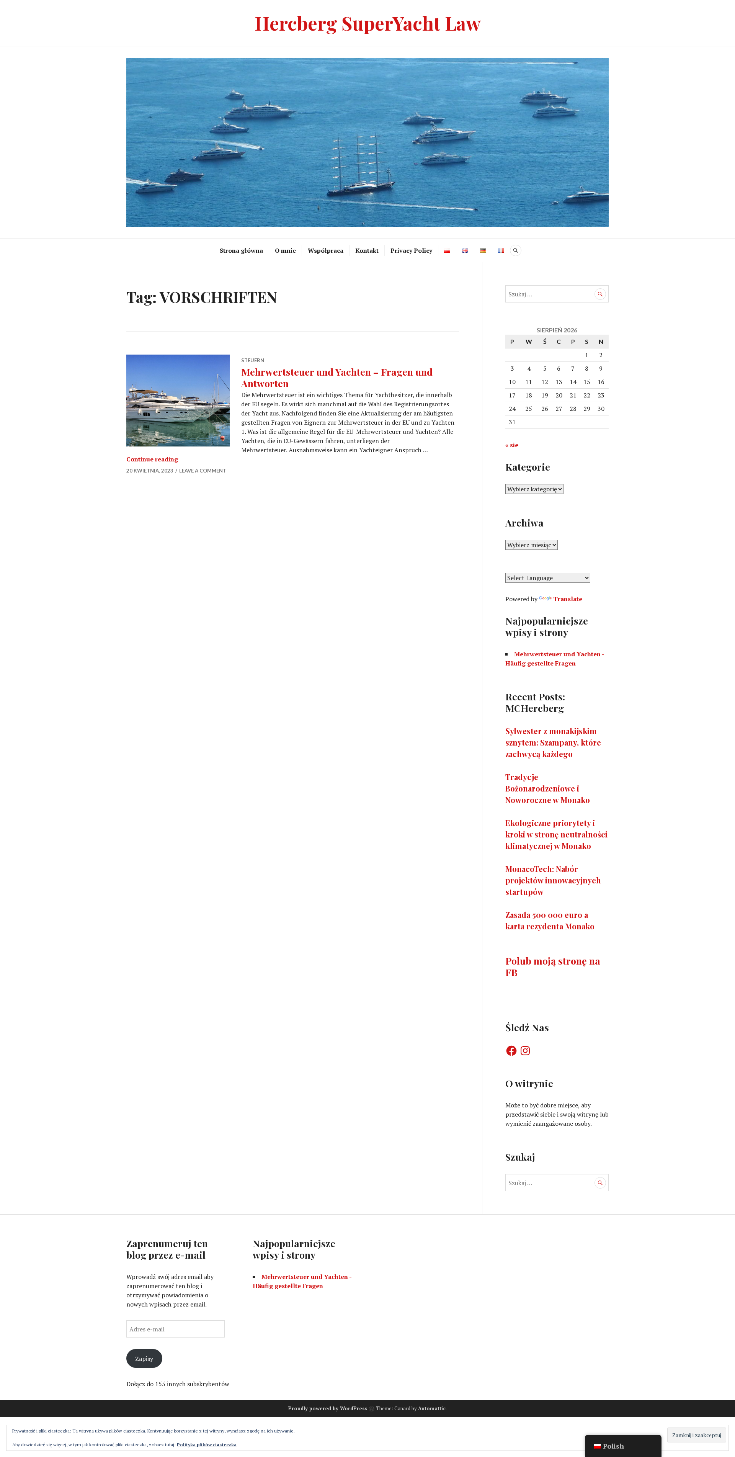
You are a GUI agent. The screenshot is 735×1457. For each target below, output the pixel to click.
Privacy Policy (411, 250)
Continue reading (152, 459)
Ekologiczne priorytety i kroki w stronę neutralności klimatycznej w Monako (556, 834)
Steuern (252, 360)
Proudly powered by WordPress (328, 1408)
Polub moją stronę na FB (552, 966)
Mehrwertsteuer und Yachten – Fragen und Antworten (337, 377)
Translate (567, 599)
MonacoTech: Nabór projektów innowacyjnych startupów (553, 880)
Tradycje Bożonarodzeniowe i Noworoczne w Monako (547, 788)
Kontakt (367, 250)
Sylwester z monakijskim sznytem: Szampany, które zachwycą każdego (553, 742)
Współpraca (325, 250)
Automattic (432, 1408)
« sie (511, 445)
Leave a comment (202, 471)
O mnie (285, 250)
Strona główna (241, 250)
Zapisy (144, 1358)
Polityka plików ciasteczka (207, 1444)
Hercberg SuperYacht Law (368, 22)
